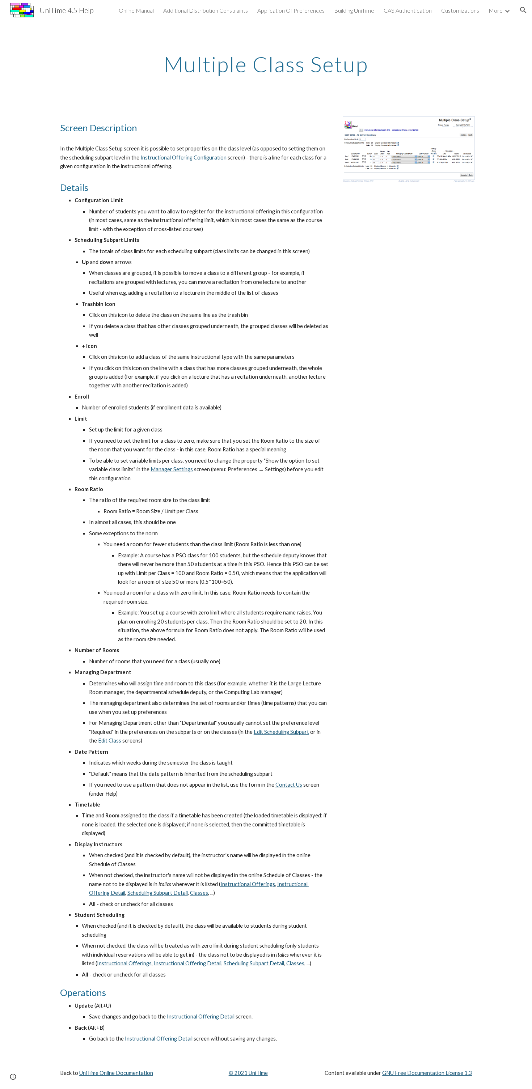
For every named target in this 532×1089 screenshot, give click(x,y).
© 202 (236, 1073)
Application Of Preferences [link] (291, 10)
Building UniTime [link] (354, 10)
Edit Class (109, 740)
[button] (523, 10)
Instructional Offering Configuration (183, 157)
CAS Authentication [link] (408, 10)
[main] (266, 64)
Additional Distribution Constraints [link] (205, 10)
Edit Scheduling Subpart (281, 732)
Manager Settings (172, 469)
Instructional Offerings (247, 884)
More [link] (496, 10)
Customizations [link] (460, 10)
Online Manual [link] (136, 10)
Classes (199, 893)
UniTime (258, 1073)
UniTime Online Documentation (116, 1073)
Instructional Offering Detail (187, 963)
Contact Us (288, 785)
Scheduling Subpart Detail (157, 893)
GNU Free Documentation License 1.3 (427, 1073)
